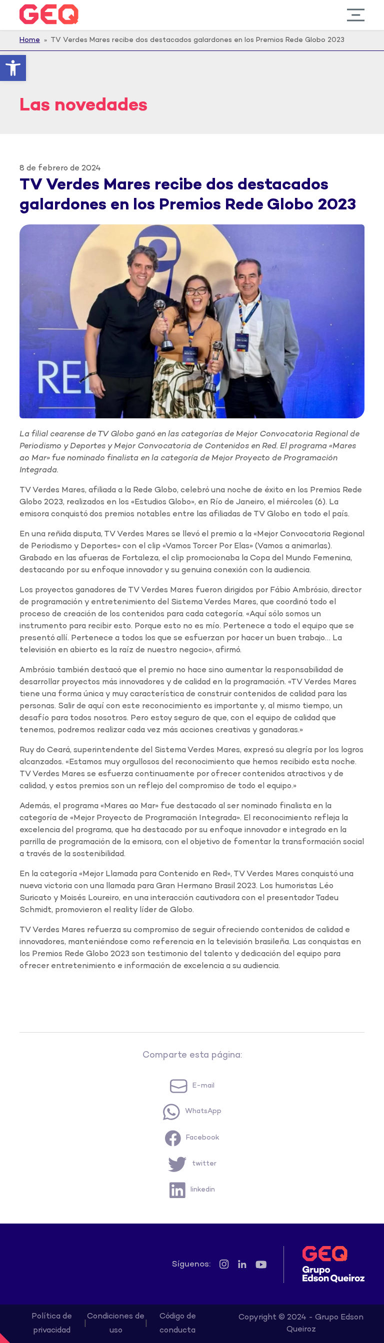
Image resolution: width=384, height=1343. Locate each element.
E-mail (203, 1086)
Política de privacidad (52, 1324)
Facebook (203, 1138)
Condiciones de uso (115, 1324)
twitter (204, 1164)
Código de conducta (178, 1324)
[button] (13, 68)
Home (30, 40)
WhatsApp (203, 1111)
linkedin (202, 1190)
